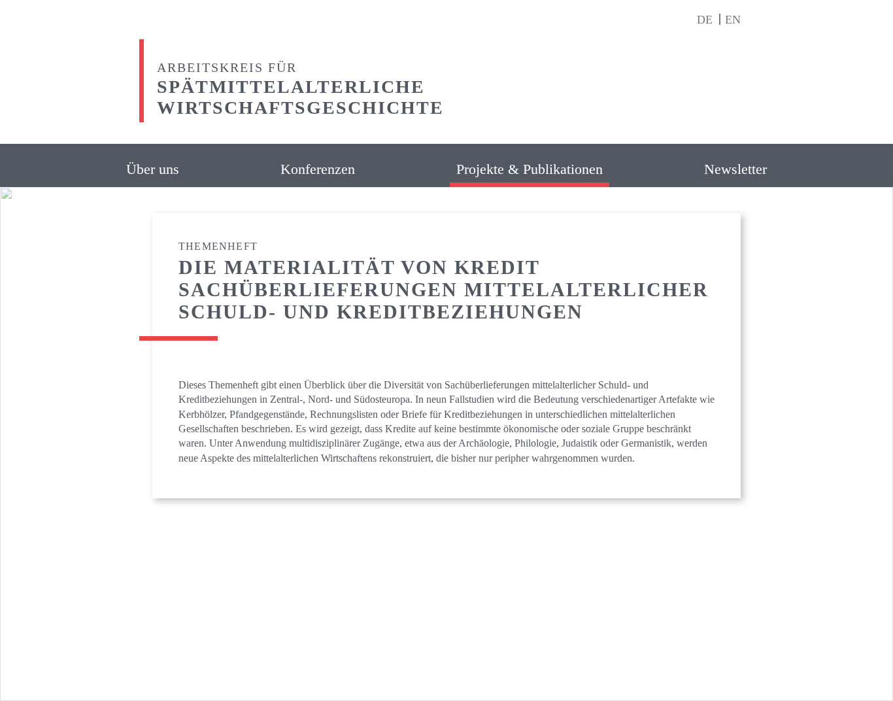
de (706, 19)
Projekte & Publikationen (529, 169)
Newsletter (735, 169)
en (733, 19)
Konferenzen (317, 169)
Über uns (152, 169)
